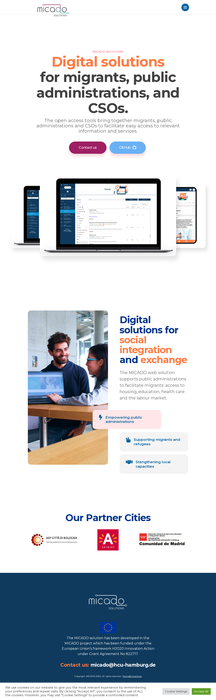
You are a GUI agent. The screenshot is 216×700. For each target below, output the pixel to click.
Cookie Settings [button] (176, 691)
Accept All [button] (201, 691)
